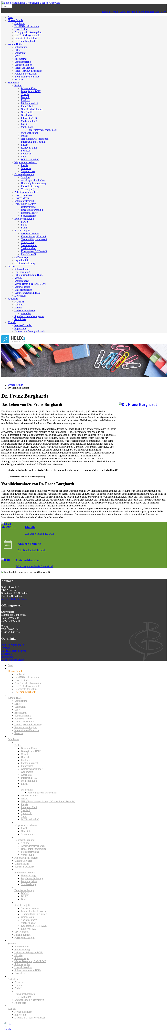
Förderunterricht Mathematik (42, 129)
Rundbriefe (20, 319)
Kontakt (106, 11)
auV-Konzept (21, 257)
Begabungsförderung (32, 209)
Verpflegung (27, 189)
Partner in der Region (25, 73)
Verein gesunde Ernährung (28, 70)
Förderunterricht (29, 103)
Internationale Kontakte (26, 76)
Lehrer (17, 50)
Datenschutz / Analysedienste (29, 331)
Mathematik (27, 127)
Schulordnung (21, 269)
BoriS (24, 227)
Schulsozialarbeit (23, 64)
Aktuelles (125, 11)
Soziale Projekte (22, 230)
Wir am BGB (15, 44)
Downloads (20, 295)
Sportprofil (26, 153)
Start (10, 17)
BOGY (25, 221)
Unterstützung (28, 206)
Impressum (20, 328)
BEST (24, 224)
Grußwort (19, 23)
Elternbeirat (20, 58)
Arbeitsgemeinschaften (33, 180)
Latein (24, 124)
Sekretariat (19, 52)
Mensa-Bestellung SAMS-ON (30, 283)
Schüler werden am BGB (27, 292)
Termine (115, 11)
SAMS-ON (161, 11)
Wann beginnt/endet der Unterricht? (34, 566)
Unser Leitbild (21, 29)
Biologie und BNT (31, 91)
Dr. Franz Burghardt (24, 41)
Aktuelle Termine (29, 543)
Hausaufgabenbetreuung (33, 183)
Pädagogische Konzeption (28, 32)
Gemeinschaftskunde (32, 109)
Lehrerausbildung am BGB (28, 275)
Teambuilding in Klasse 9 (34, 239)
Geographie (27, 112)
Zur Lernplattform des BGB (39, 533)
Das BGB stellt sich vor (26, 26)
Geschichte (26, 115)
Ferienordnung (22, 272)
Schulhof (25, 177)
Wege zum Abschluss (25, 162)
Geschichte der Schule (26, 38)
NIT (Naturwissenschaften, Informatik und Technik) (35, 140)
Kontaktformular (23, 325)
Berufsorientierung (24, 218)
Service (12, 266)
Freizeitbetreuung (30, 186)
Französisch (27, 106)
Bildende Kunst (29, 88)
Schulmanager (146, 11)
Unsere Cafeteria (23, 195)
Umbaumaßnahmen (24, 310)
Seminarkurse (28, 171)
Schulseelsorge (28, 215)
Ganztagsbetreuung (24, 174)
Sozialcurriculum (30, 233)
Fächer (17, 85)
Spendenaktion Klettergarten (29, 316)
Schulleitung (20, 47)
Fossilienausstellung (24, 263)
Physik (24, 144)
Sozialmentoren (29, 245)
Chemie (25, 94)
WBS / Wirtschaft (30, 159)
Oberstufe (26, 168)
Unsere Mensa (21, 198)
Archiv (18, 307)
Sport (24, 156)
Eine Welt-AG (28, 254)
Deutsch (25, 97)
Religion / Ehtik (29, 147)
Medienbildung (29, 121)
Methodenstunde (29, 132)
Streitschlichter (28, 248)
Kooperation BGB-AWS (34, 251)
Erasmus (18, 79)
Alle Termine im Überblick (32, 550)
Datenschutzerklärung (12, 659)
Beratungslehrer (29, 212)
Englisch (25, 100)
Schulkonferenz (22, 61)
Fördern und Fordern (25, 203)
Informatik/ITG (29, 118)
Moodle (135, 11)
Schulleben (13, 82)
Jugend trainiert (22, 260)
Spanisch (25, 150)
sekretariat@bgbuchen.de (14, 599)
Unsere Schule (15, 20)
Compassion (27, 242)
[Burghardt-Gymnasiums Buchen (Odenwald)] (31, 2)
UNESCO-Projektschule (27, 35)
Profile (24, 165)
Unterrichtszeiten (23, 289)
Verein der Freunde (24, 67)
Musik (24, 135)
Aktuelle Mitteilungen (12, 644)
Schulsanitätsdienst (24, 201)
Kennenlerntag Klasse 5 (33, 236)
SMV (17, 55)
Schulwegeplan (22, 286)
